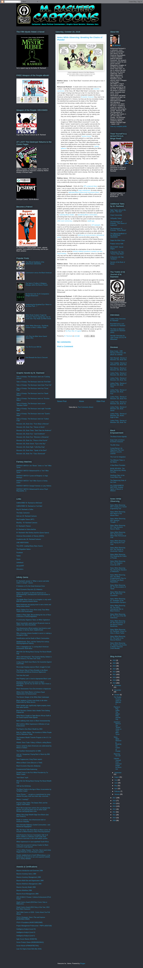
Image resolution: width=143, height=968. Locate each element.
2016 (114, 800)
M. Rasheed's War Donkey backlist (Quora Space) (32, 532)
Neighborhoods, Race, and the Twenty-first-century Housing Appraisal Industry (32, 642)
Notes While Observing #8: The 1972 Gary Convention (117, 593)
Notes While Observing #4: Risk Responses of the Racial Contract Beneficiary (117, 623)
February (117, 791)
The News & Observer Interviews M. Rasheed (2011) (117, 330)
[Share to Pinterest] (94, 336)
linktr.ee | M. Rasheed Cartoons (26, 516)
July (116, 780)
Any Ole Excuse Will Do (33, 347)
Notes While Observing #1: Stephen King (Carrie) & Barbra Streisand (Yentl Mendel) (118, 645)
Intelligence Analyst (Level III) (26, 929)
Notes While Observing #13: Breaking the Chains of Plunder (118, 556)
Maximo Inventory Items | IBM (26, 874)
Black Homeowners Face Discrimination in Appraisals (33, 689)
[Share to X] (89, 336)
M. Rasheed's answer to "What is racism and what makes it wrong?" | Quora (32, 582)
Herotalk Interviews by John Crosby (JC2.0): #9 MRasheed (118, 337)
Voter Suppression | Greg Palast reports (29, 759)
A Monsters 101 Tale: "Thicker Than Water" (117, 253)
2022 (114, 672)
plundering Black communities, (88, 215)
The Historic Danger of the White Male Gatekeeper (32, 697)
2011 (114, 815)
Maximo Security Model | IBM (26, 887)
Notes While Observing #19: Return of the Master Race (117, 513)
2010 (114, 818)
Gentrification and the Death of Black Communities (32, 638)
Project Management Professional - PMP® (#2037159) (34, 926)
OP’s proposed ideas (90, 186)
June (116, 783)
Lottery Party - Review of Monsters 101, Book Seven (118, 408)
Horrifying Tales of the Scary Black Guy (117, 476)
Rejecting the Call (117, 755)
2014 (114, 806)
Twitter (18, 556)
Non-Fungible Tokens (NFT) (25, 519)
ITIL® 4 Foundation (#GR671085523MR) (29, 922)
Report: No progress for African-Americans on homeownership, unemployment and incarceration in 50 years (33, 594)
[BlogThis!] (87, 336)
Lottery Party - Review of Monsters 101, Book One (118, 374)
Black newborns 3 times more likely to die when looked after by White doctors (31, 701)
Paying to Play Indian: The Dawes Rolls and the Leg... (117, 713)
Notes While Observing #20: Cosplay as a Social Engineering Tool (118, 506)
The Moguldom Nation (23, 549)
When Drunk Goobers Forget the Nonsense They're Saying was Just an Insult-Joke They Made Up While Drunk (38, 316)
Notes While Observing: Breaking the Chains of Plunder (117, 744)
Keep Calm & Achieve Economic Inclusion (117, 441)
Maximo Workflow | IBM (24, 890)
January (117, 794)
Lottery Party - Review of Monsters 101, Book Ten (118, 421)
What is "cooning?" (22, 799)
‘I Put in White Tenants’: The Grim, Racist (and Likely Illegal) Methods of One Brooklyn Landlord (33, 851)
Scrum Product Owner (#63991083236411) (30, 942)
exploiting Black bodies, (67, 215)
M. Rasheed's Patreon (23, 526)
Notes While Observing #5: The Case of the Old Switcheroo (118, 616)
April (116, 788)
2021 (114, 674)
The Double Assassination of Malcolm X (117, 700)
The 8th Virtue (114, 445)
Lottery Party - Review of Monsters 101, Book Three (118, 385)
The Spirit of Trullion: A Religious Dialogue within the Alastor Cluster (37, 284)
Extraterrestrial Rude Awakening (26, 769)
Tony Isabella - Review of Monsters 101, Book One (118, 364)
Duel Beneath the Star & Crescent (37, 357)
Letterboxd (19, 562)
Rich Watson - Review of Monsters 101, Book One (118, 369)
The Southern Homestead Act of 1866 (28, 751)
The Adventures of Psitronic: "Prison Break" (118, 229)
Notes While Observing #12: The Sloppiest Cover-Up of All (117, 563)
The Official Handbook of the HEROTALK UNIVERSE (35, 263)
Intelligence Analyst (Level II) (25, 932)
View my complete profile (118, 126)
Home (81, 401)
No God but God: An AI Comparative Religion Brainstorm (37, 294)
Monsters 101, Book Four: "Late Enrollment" (30, 434)
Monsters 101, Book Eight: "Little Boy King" (30, 447)
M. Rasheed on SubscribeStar (26, 529)
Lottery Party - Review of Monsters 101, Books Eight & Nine (118, 415)
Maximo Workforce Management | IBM (28, 884)
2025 (114, 663)
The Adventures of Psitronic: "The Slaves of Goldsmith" (118, 223)
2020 (114, 677)
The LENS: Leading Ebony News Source (29, 546)
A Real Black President (117, 465)
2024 (114, 666)
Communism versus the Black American (39, 273)
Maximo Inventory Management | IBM (28, 877)
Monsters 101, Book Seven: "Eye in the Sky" (31, 444)
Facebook (19, 552)
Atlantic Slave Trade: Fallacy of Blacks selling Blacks (33, 742)
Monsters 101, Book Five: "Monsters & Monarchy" (32, 437)
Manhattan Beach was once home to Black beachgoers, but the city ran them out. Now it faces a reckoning (33, 683)
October (117, 694)
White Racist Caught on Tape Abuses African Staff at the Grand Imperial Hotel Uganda (33, 716)
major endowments (84, 190)
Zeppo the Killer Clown (117, 240)
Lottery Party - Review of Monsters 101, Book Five (118, 397)
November (117, 690)
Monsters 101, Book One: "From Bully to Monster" (32, 424)
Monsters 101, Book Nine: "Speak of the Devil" (31, 450)
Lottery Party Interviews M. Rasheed (118, 319)
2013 (114, 809)
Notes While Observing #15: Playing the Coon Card (117, 542)
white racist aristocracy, (65, 221)
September (117, 772)
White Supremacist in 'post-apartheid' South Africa (32, 842)
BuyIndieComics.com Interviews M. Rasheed (117, 324)
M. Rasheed (117, 45)
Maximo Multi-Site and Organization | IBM (29, 880)
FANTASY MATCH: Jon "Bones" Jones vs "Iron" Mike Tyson (117, 728)
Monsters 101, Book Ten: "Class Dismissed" (30, 453)
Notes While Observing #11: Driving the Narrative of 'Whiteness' (118, 569)
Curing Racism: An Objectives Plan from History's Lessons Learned (117, 450)
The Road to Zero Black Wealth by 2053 (29, 729)
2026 (114, 660)
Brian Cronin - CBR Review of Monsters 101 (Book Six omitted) (118, 352)
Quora (18, 559)
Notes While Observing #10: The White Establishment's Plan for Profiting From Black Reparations (118, 578)
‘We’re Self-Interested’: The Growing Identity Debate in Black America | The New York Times (34, 657)
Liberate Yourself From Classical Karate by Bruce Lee (117, 764)
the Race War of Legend (73, 331)
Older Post (100, 401)
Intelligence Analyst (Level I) (25, 936)
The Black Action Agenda (118, 436)
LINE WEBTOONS (22, 542)
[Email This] (85, 336)
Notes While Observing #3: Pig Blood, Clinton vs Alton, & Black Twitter (118, 631)
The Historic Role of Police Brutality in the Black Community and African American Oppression (32, 671)
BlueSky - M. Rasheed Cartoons (26, 522)
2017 (114, 798)
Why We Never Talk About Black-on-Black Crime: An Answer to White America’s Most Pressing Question (33, 830)
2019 (114, 680)
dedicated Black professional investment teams (83, 192)
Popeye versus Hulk (116, 243)
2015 (114, 803)
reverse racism (86, 136)
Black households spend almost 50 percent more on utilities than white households (33, 624)
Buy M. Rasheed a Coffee (24, 509)
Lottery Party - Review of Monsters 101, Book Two (118, 379)
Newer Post (61, 401)
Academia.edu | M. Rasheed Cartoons (28, 539)
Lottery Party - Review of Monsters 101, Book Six (118, 403)
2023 (114, 669)
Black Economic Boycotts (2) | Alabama (29, 589)
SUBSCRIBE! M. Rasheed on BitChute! (29, 503)
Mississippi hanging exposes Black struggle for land (33, 667)
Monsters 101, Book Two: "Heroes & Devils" (30, 427)
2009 (114, 820)
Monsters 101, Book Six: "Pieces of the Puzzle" (32, 440)
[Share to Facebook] (92, 336)
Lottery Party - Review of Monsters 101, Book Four (118, 391)
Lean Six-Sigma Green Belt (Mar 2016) (28, 949)
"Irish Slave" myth (22, 777)
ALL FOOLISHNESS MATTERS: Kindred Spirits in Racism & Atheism (117, 488)
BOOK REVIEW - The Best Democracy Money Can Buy (118, 470)
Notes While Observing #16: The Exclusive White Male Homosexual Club (118, 534)
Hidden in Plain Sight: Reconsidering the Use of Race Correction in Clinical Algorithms (33, 615)
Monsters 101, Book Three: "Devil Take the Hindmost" (34, 430)
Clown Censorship (116, 215)
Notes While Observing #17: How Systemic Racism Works (117, 527)
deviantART (20, 566)
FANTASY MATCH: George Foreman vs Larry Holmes (33, 486)
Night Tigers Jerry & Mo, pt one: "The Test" (118, 211)
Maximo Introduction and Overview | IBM (29, 870)
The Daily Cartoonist (23, 513)
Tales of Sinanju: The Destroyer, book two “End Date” (33, 382)
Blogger (82, 963)
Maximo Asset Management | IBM (27, 894)
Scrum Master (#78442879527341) (27, 945)
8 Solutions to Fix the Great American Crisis (30, 586)
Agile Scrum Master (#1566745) (26, 939)
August (116, 777)
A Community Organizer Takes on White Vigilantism (33, 620)
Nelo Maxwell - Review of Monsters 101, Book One (118, 359)
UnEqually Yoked (115, 218)
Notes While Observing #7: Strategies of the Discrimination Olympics (118, 600)
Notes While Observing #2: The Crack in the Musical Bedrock (117, 638)
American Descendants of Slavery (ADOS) (30, 536)
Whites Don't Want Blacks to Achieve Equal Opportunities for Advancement (30, 693)
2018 (114, 683)
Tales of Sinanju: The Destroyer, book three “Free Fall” (34, 385)
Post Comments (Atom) (85, 407)
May (116, 785)
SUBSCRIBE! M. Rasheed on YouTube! (29, 506)
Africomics (19, 569)
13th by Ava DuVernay (23, 786)
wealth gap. (91, 221)
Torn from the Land (22, 675)
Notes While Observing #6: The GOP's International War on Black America (117, 608)
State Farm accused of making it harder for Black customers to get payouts (32, 846)
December (117, 685)
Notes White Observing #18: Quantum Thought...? (117, 520)
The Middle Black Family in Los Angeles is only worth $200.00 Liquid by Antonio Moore (33, 600)
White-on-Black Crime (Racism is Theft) (29, 763)
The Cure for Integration (118, 457)
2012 (114, 812)
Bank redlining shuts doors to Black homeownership (33, 721)
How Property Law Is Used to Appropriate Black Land (33, 678)
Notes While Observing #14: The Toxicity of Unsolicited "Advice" (117, 549)
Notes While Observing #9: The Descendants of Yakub (118, 586)
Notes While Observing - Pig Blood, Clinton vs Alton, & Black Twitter (37, 326)
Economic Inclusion (87, 97)
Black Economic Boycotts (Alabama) (28, 766)
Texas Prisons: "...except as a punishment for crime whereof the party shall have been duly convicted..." (33, 795)
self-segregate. (96, 225)
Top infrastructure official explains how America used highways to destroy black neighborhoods (33, 629)
